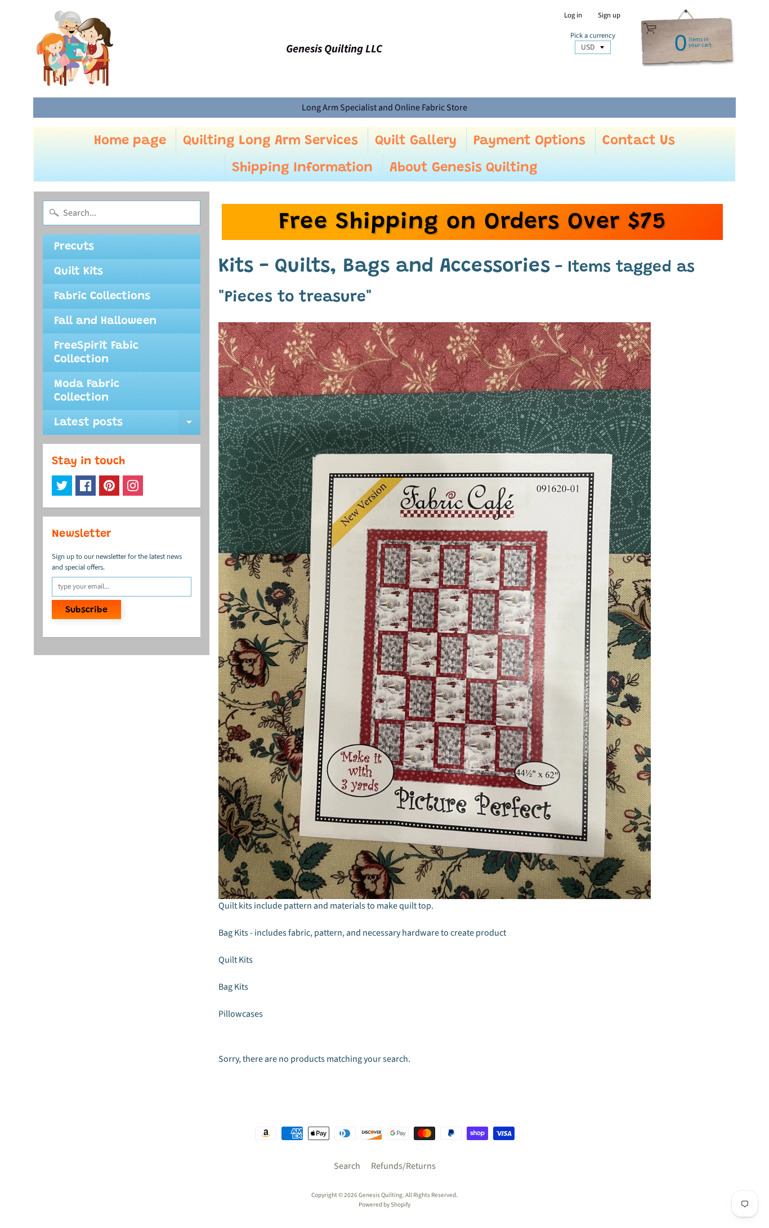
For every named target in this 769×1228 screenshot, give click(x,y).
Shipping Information (302, 168)
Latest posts (127, 426)
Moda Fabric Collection (86, 391)
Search (347, 1166)
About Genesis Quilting (464, 168)
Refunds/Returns (403, 1166)
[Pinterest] (109, 485)
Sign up (609, 15)
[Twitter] (62, 485)
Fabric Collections (102, 296)
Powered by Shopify (384, 1204)
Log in (573, 15)
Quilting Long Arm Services (270, 141)
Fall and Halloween (105, 321)
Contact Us (638, 141)
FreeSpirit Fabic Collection (96, 352)
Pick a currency (592, 36)
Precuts (74, 246)
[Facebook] (85, 485)
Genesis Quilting (381, 1195)
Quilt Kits (78, 271)
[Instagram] (133, 485)
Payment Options (529, 141)
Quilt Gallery (416, 141)
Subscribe (86, 610)
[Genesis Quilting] (75, 48)
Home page (130, 141)
